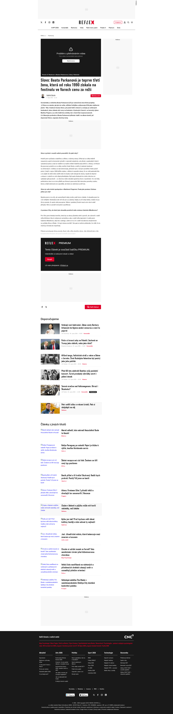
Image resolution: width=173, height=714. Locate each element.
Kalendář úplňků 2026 (45, 671)
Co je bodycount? (43, 674)
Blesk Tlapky (54, 643)
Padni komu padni (91, 28)
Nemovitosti (99, 643)
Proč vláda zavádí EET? (78, 666)
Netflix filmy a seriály (109, 670)
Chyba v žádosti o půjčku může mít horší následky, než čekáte (79, 507)
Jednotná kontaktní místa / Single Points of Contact (79, 709)
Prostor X (103, 28)
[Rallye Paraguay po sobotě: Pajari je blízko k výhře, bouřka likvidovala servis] (50, 449)
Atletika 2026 (91, 670)
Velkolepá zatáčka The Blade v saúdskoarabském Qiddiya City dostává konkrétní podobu (78, 583)
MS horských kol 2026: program (52, 646)
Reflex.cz (43, 35)
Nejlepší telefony (108, 660)
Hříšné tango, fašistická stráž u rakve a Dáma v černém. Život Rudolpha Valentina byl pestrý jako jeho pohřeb (80, 358)
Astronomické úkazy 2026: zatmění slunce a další (62, 668)
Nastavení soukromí (125, 707)
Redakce (80, 689)
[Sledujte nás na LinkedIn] (53, 22)
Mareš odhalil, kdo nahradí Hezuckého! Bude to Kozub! (80, 431)
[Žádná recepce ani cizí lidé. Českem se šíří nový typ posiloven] (50, 464)
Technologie (108, 653)
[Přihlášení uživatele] (125, 22)
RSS (95, 689)
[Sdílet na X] (46, 307)
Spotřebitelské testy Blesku (87, 643)
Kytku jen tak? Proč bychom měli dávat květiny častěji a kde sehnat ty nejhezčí (78, 520)
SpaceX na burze (108, 658)
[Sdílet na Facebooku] (42, 307)
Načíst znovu (71, 61)
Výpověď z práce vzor (77, 671)
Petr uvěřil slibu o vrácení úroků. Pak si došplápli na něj (78, 406)
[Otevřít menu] (132, 22)
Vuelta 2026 (105, 646)
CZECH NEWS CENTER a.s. (93, 703)
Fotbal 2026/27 (92, 660)
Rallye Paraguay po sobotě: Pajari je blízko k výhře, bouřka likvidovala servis (80, 447)
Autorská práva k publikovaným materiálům (52, 707)
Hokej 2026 (91, 663)
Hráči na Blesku (63, 643)
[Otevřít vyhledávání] (128, 22)
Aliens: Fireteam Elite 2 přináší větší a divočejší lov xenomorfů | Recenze (77, 492)
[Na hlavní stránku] (86, 22)
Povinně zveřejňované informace (110, 709)
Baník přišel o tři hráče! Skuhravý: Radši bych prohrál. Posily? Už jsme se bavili (80, 477)
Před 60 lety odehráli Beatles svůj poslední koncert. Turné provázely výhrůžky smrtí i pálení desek (79, 373)
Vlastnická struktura (59, 709)
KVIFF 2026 (55, 28)
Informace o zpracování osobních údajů (104, 707)
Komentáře (64, 28)
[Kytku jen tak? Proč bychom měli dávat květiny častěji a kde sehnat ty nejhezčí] (50, 523)
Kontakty (72, 689)
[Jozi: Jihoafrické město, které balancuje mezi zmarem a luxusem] (50, 538)
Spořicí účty (123, 660)
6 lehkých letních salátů (62, 681)
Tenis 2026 (91, 665)
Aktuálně (42, 653)
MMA (89, 658)
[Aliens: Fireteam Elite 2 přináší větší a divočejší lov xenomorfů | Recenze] (50, 494)
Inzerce (88, 689)
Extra (118, 28)
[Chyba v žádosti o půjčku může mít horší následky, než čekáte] (50, 509)
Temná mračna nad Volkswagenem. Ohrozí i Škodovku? (79, 387)
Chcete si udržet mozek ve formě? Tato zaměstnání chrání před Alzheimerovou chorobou (77, 552)
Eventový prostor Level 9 (70, 646)
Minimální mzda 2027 (126, 665)
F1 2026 (90, 668)
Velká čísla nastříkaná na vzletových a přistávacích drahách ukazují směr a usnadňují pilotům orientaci (77, 567)
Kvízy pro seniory (43, 669)
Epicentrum (42, 658)
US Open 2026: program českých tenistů (89, 646)
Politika (74, 653)
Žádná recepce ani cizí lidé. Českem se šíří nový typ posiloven (79, 462)
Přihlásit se (64, 265)
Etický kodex (97, 709)
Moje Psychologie (44, 643)
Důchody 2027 (124, 663)
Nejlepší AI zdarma (109, 663)
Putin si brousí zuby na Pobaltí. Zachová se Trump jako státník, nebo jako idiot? (79, 342)
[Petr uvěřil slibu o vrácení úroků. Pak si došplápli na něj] (50, 408)
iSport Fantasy (73, 643)
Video (81, 28)
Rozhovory (74, 28)
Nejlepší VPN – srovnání (110, 668)
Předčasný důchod (125, 658)
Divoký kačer (75, 674)
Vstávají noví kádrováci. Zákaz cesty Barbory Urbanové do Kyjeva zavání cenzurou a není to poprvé (80, 328)
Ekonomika (124, 653)
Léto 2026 (59, 653)
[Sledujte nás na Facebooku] (45, 22)
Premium (111, 28)
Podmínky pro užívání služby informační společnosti (79, 707)
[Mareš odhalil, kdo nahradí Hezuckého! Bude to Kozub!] (50, 434)
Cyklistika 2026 (92, 673)
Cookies (117, 707)
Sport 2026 (92, 653)
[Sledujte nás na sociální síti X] (41, 22)
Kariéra (102, 689)
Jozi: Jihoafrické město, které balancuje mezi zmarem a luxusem (80, 535)
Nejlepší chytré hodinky (110, 665)
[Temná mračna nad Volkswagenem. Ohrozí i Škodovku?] (50, 390)
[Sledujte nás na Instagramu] (49, 22)
